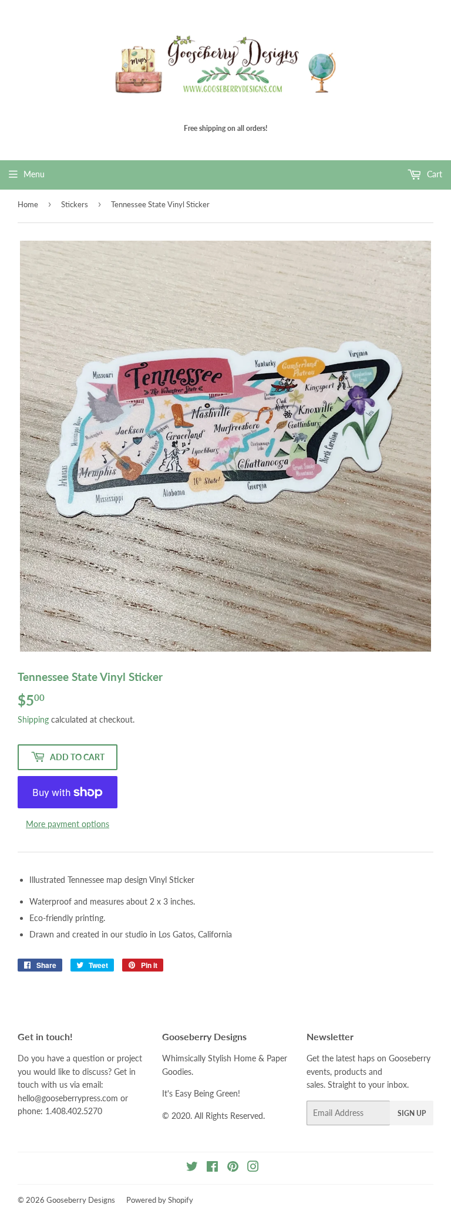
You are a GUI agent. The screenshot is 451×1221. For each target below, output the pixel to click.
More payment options (67, 824)
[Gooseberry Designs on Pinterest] (233, 1168)
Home (28, 204)
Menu (34, 174)
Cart (433, 174)
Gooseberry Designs (80, 1200)
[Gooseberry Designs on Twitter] (192, 1168)
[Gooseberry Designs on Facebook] (212, 1168)
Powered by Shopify (159, 1200)
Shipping (33, 719)
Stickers (74, 204)
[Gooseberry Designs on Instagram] (253, 1168)
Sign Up (412, 1113)
